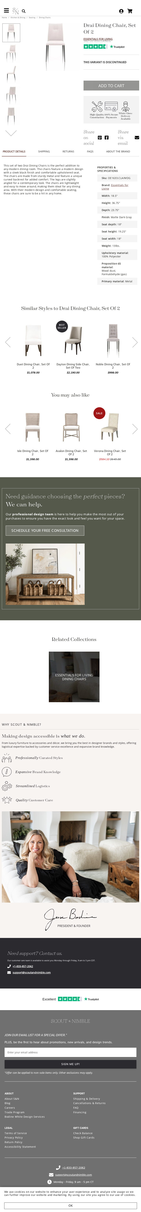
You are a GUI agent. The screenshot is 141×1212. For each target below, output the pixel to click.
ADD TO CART (111, 85)
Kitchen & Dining (18, 17)
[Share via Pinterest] (100, 137)
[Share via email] (137, 137)
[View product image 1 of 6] (11, 33)
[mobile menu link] (6, 12)
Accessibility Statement (20, 1146)
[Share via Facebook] (107, 137)
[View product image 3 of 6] (11, 74)
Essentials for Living (98, 39)
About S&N (12, 1098)
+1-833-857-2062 (23, 966)
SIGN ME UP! (70, 1064)
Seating (32, 17)
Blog (7, 1103)
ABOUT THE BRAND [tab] (118, 151)
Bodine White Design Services (25, 1116)
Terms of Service (16, 1133)
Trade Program (15, 1112)
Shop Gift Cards (84, 1137)
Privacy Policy (14, 1137)
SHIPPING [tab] (44, 151)
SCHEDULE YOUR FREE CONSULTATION (45, 531)
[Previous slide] (8, 342)
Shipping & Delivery (86, 1098)
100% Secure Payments (111, 116)
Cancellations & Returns (89, 1103)
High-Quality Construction (97, 116)
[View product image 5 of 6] (11, 116)
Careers (10, 1107)
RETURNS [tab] (68, 151)
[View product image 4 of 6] (11, 95)
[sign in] (121, 11)
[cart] (129, 11)
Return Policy (13, 1142)
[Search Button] (24, 11)
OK (70, 1205)
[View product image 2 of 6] (11, 53)
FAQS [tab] (90, 151)
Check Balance (83, 1133)
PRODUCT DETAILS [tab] (14, 151)
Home (5, 17)
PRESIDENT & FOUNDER (73, 926)
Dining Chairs (44, 17)
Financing (79, 1112)
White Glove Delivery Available (125, 116)
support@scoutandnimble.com (32, 972)
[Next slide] (135, 342)
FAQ (76, 1107)
